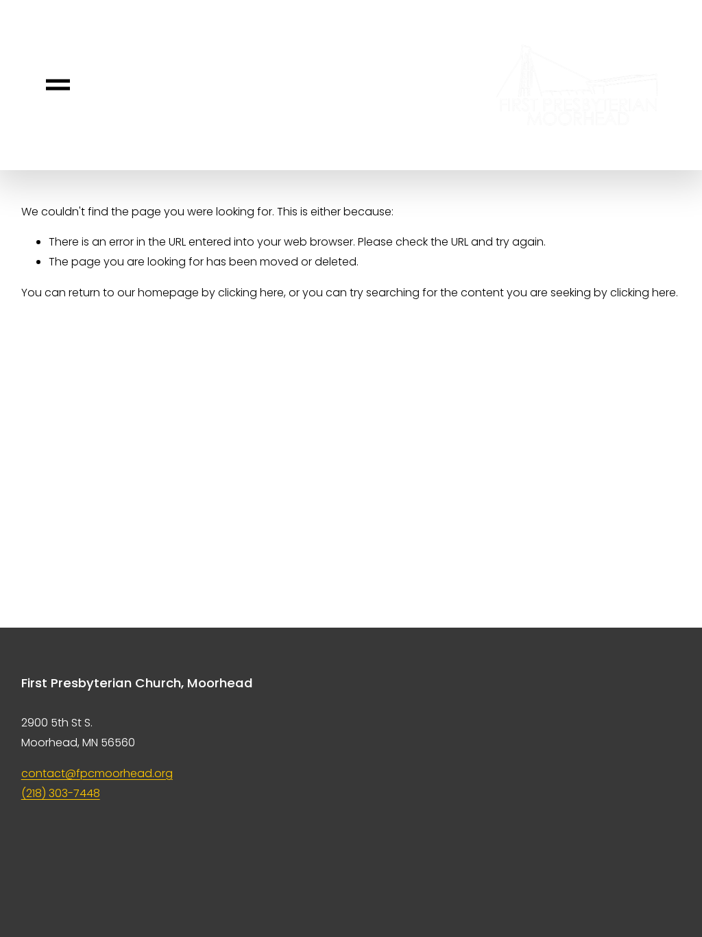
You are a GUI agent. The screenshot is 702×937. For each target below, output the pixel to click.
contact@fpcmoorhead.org (97, 773)
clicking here (251, 292)
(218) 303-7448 (60, 793)
